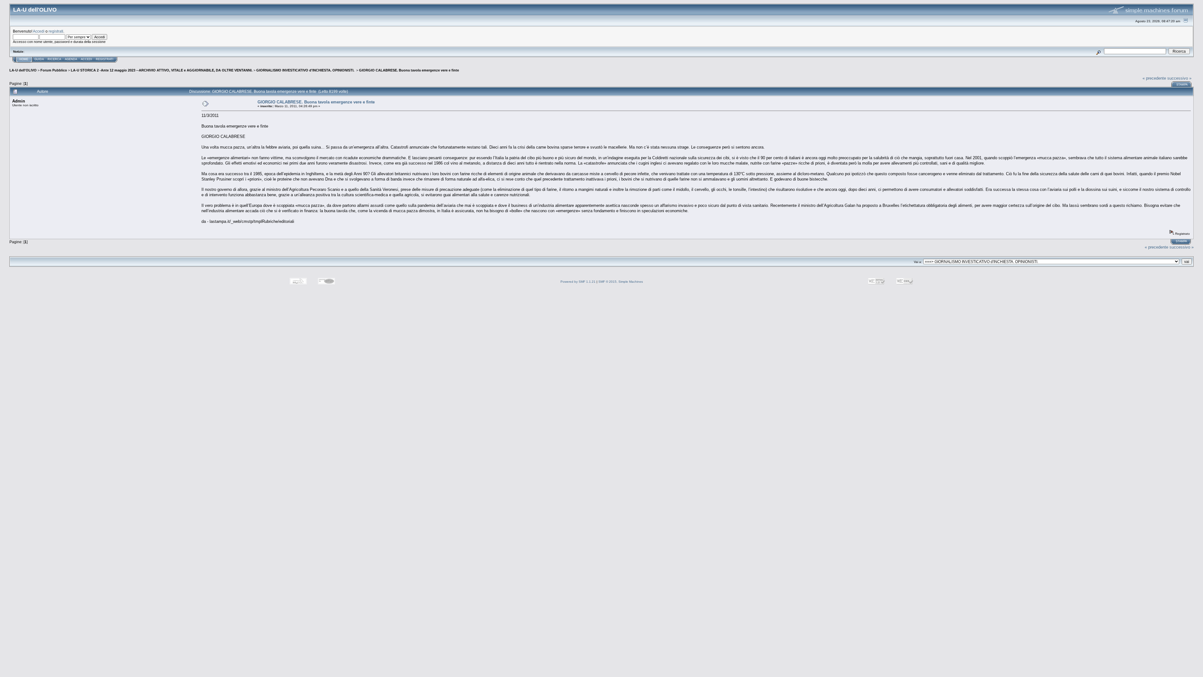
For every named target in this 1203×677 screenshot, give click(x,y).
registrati (56, 31)
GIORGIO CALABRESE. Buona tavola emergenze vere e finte (409, 70)
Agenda (71, 59)
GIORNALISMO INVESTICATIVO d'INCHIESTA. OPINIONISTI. (305, 70)
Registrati (104, 59)
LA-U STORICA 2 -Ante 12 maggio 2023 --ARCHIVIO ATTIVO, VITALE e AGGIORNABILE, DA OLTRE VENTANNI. (162, 70)
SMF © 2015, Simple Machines (620, 281)
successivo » (1179, 78)
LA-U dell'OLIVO (23, 70)
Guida (39, 59)
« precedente (1154, 78)
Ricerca (54, 59)
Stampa (1182, 84)
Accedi (38, 31)
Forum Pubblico (53, 70)
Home (23, 59)
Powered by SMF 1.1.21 (578, 281)
